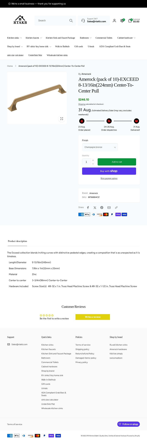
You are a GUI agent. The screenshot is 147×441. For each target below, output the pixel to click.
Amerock (84, 74)
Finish (85, 140)
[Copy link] (116, 207)
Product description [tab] (17, 241)
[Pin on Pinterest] (101, 207)
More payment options (109, 178)
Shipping (81, 104)
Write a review (92, 317)
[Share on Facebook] (88, 207)
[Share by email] (109, 207)
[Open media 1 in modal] (37, 98)
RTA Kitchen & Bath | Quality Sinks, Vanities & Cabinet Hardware (106, 436)
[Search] (71, 20)
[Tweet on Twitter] (94, 207)
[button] (14, 38)
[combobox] (55, 21)
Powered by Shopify (133, 436)
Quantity (85, 156)
